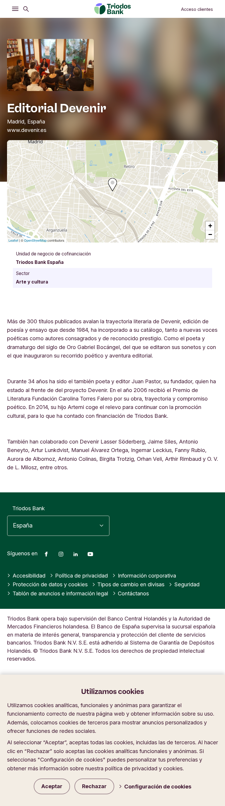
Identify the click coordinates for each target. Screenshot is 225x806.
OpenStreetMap (35, 240)
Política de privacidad (81, 575)
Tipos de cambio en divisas (130, 584)
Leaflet (13, 240)
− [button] (210, 234)
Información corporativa (147, 575)
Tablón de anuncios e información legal (60, 593)
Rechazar (94, 786)
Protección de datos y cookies (50, 584)
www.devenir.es (26, 130)
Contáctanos (133, 593)
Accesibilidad (29, 575)
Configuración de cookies (157, 786)
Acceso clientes (197, 9)
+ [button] (210, 225)
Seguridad (187, 584)
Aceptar (51, 786)
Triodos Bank (28, 508)
